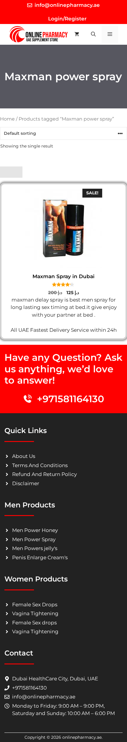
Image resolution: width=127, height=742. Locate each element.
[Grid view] (5, 172)
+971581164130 (70, 399)
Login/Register (67, 19)
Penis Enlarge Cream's (40, 557)
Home (7, 119)
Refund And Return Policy (44, 474)
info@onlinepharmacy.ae (67, 5)
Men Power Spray (34, 539)
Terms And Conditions (40, 465)
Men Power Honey (35, 530)
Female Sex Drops (34, 605)
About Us (23, 456)
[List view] (16, 172)
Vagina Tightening (35, 613)
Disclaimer (25, 483)
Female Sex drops (34, 623)
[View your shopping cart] (77, 34)
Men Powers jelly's (34, 548)
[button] (93, 34)
